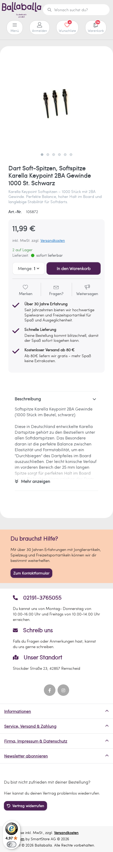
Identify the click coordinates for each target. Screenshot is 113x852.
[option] (56, 102)
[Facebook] (49, 690)
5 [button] (65, 154)
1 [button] (42, 154)
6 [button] (71, 154)
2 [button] (48, 154)
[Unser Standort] (56, 662)
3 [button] (53, 154)
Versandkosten (52, 240)
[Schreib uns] (56, 637)
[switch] (11, 844)
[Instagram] (63, 690)
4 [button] (59, 154)
